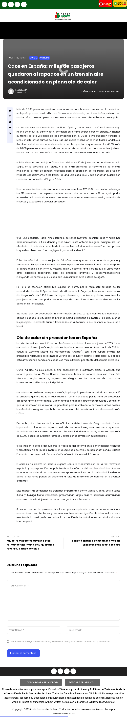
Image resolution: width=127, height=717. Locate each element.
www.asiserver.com (63, 713)
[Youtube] (17, 4)
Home (10, 57)
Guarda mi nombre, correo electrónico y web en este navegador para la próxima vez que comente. (61, 641)
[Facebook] (4, 4)
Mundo (33, 57)
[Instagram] (11, 4)
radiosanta (21, 90)
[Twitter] (24, 4)
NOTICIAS (21, 57)
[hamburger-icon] (121, 27)
